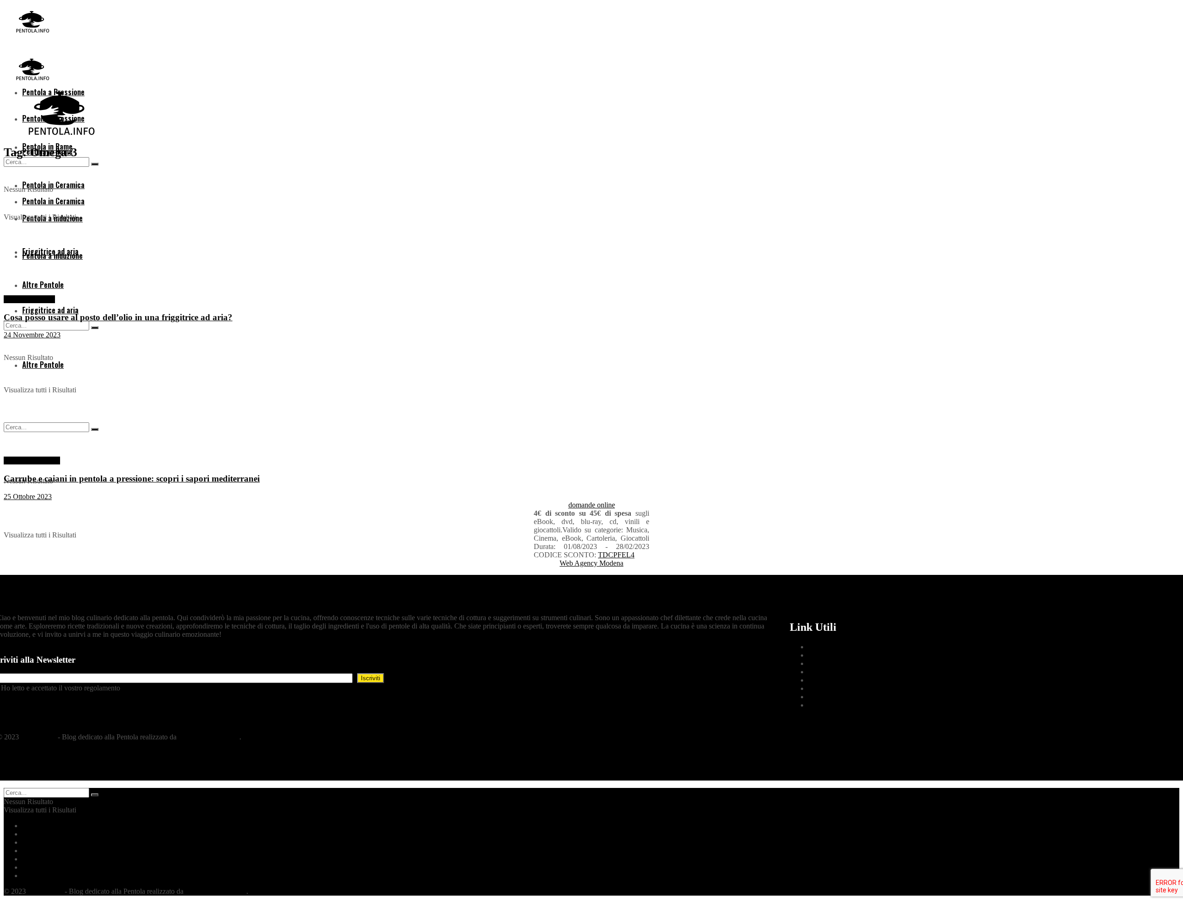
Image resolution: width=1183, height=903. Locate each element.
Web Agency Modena (591, 563)
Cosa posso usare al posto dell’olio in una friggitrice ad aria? (118, 317)
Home (31, 826)
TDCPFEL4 (616, 555)
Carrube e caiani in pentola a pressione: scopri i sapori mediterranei (132, 478)
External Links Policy (840, 672)
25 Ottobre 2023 (28, 496)
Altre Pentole (41, 875)
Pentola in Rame (46, 842)
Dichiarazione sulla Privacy (848, 655)
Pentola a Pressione (32, 460)
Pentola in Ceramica (51, 850)
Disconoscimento (833, 705)
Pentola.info (38, 737)
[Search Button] (94, 327)
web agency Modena (208, 737)
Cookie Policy (829, 647)
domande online (591, 505)
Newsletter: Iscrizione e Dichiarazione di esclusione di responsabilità (221, 688)
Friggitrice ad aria (29, 299)
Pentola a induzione (50, 859)
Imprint (818, 697)
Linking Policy (830, 680)
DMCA (819, 688)
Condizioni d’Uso (834, 663)
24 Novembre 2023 (32, 335)
